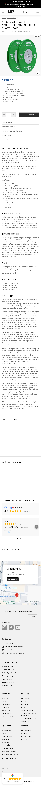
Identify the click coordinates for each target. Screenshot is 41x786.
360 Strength (6, 32)
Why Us (4, 701)
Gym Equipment (7, 736)
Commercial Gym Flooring (10, 754)
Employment (6, 704)
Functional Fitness (7, 748)
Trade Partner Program (28, 718)
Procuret (24, 739)
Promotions (5, 772)
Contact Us (5, 707)
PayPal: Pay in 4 (26, 736)
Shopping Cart (25, 721)
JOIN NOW (32, 617)
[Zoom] (38, 73)
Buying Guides (6, 730)
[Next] (39, 4)
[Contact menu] (37, 11)
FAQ (3, 763)
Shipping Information (27, 710)
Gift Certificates (26, 698)
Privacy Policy (6, 766)
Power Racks (6, 745)
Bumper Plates (6, 739)
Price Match (24, 701)
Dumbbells (5, 742)
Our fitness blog (7, 713)
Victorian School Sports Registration (28, 714)
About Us (5, 698)
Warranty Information (8, 127)
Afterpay (24, 733)
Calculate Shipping (7, 122)
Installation (24, 704)
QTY (3, 110)
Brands (23, 707)
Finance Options (7, 140)
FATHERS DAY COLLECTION (20, 2)
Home (4, 18)
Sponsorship (6, 710)
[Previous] (2, 4)
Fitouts (4, 733)
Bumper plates (11, 18)
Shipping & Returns (8, 135)
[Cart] (32, 11)
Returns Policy (6, 769)
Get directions (12, 579)
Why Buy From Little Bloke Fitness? (12, 131)
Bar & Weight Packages (9, 751)
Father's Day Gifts (7, 716)
